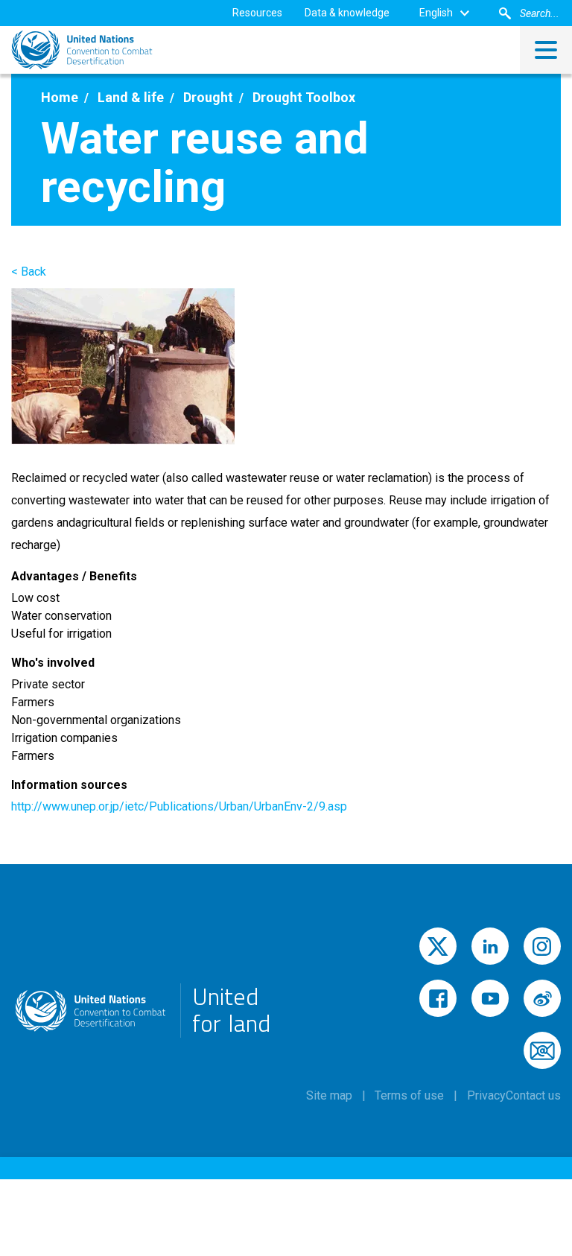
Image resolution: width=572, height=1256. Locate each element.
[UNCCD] (82, 50)
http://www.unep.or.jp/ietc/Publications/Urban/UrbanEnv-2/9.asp (179, 806)
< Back (28, 271)
